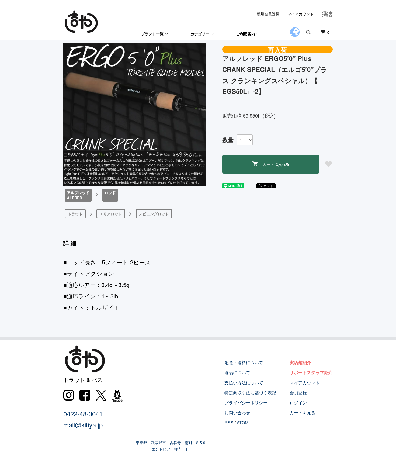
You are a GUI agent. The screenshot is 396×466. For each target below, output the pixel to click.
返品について (237, 372)
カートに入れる (276, 164)
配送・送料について (243, 362)
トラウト (75, 213)
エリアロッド (110, 213)
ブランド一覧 (152, 33)
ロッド (110, 192)
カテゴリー (199, 33)
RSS (229, 422)
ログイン (298, 402)
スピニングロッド (154, 213)
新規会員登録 (268, 13)
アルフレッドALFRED (78, 195)
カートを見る (302, 412)
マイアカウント (300, 13)
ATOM (242, 422)
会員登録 (298, 392)
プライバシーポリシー (246, 402)
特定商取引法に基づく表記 (250, 392)
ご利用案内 (245, 33)
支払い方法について (243, 382)
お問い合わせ (237, 412)
